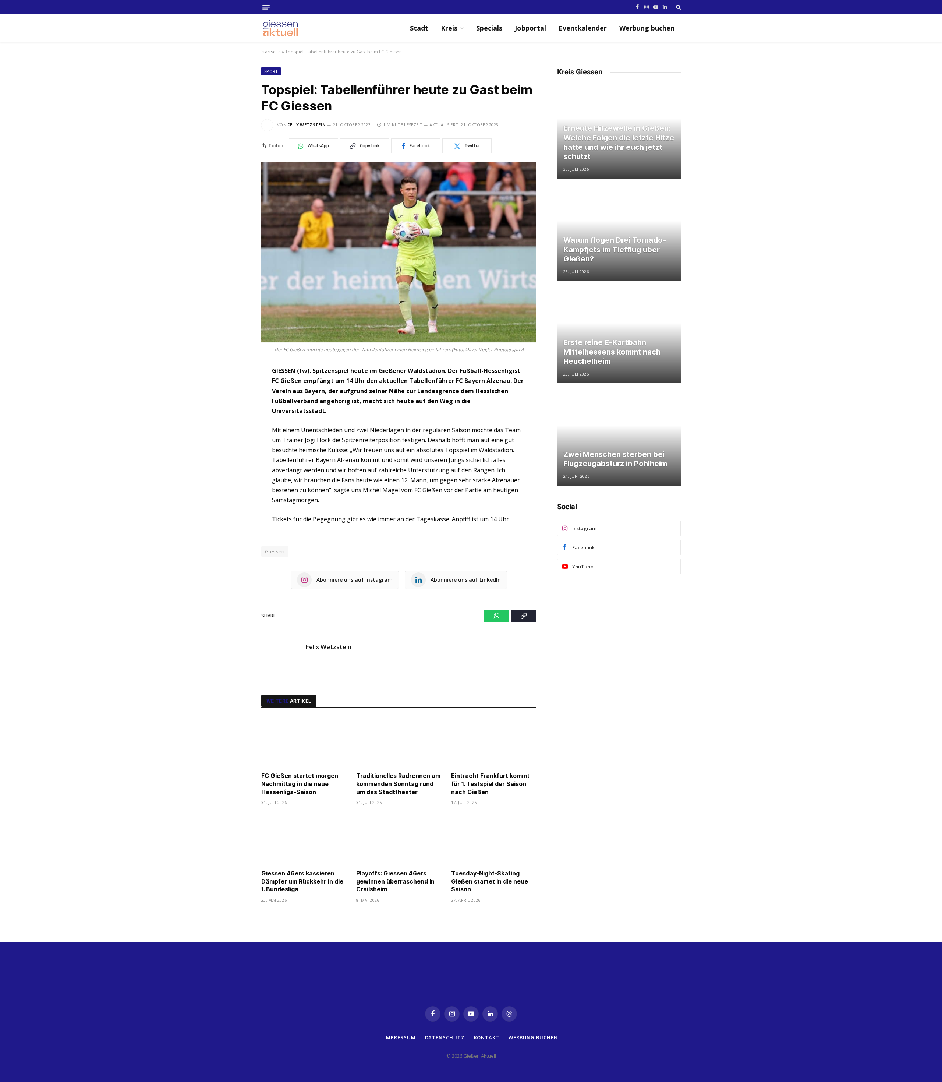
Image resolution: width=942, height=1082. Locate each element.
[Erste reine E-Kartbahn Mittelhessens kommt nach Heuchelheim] (619, 336)
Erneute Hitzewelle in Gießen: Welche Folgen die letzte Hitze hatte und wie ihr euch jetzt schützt (618, 142)
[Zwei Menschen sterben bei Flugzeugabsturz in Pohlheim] (619, 439)
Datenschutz (445, 1037)
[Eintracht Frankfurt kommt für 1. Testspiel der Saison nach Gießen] (493, 742)
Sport (271, 71)
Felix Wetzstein (306, 124)
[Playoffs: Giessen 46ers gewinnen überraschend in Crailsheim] (399, 839)
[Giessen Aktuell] (284, 28)
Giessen (275, 551)
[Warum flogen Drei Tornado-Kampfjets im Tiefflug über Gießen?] (619, 234)
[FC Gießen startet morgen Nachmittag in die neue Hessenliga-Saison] (304, 742)
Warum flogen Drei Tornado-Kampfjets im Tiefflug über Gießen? (614, 249)
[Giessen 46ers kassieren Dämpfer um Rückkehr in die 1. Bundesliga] (304, 839)
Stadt (419, 28)
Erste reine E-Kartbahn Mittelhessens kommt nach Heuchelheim (612, 352)
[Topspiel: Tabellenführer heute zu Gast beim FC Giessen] (398, 252)
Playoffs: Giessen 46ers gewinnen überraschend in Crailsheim (395, 881)
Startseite (271, 52)
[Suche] (677, 7)
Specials (489, 28)
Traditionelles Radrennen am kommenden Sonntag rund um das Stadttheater (398, 784)
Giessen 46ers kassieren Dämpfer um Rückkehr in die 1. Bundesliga (302, 881)
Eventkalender (583, 28)
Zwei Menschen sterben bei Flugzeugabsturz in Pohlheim (615, 459)
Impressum (399, 1037)
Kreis (449, 28)
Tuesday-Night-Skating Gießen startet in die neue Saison (489, 881)
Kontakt (486, 1037)
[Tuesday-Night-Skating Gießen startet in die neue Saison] (493, 839)
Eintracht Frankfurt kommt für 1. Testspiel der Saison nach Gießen (490, 784)
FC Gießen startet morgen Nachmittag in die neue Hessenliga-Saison (299, 784)
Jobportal (530, 28)
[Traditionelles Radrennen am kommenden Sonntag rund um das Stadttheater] (399, 742)
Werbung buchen (646, 28)
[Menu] (266, 7)
